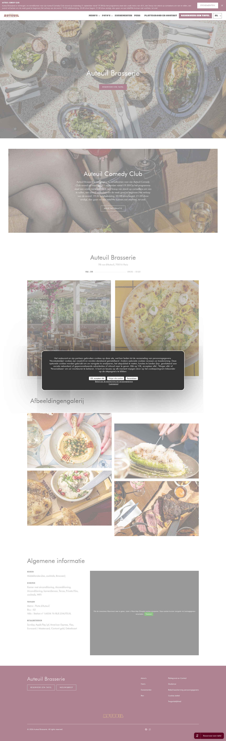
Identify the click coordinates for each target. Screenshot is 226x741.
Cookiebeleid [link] (113, 384)
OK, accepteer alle (97, 378)
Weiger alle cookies (116, 378)
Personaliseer (132, 378)
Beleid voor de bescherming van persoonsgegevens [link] (114, 381)
